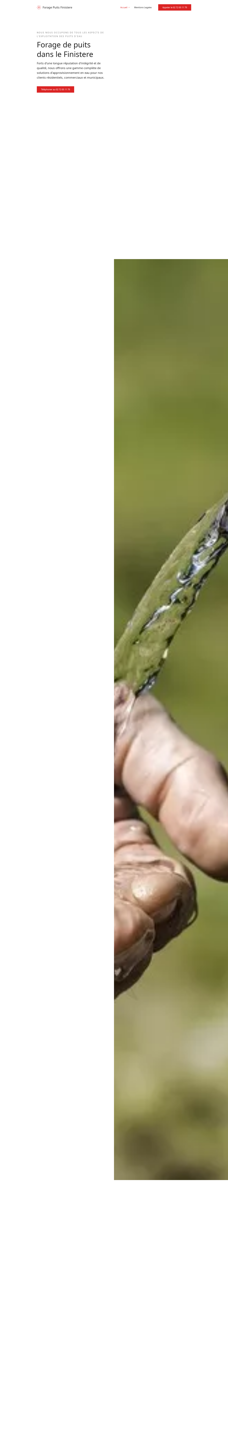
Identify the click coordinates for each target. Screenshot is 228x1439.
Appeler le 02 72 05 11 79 (174, 7)
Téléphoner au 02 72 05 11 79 (55, 89)
